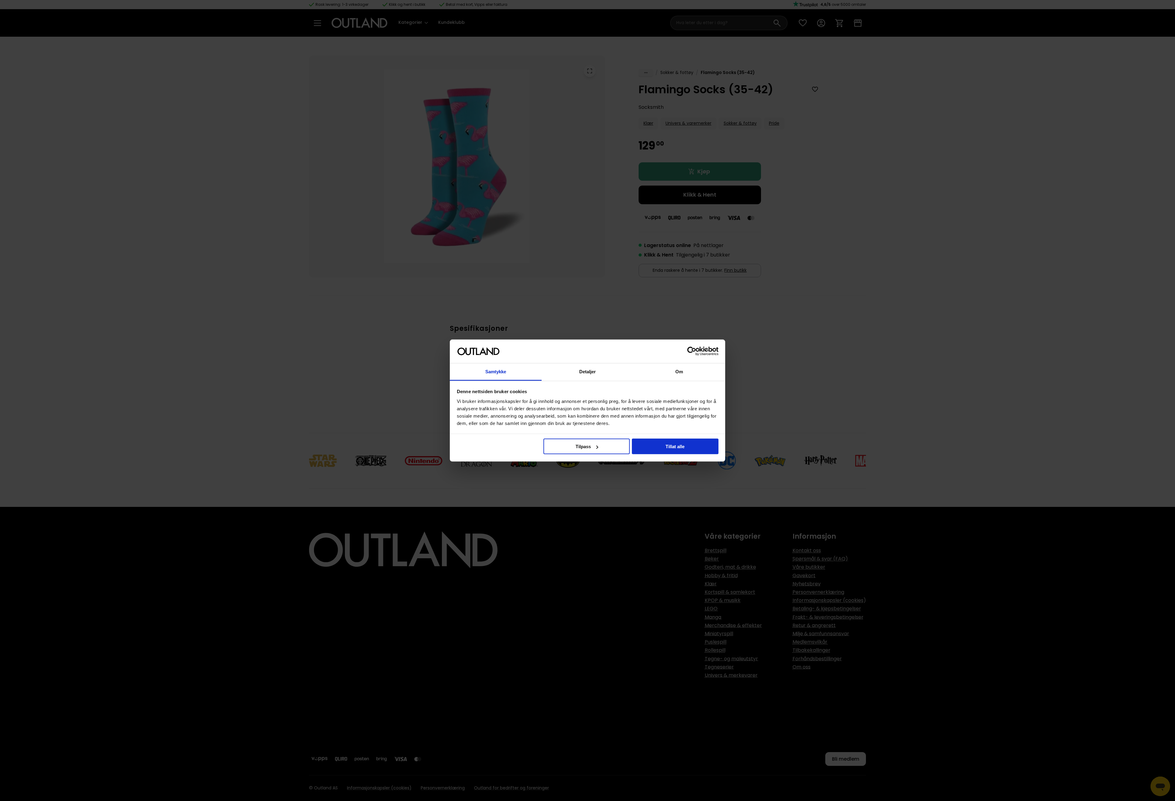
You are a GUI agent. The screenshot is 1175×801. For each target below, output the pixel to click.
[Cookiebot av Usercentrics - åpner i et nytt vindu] (691, 351)
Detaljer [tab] (587, 371)
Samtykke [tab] (495, 371)
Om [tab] (679, 371)
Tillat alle (675, 446)
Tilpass (583, 446)
